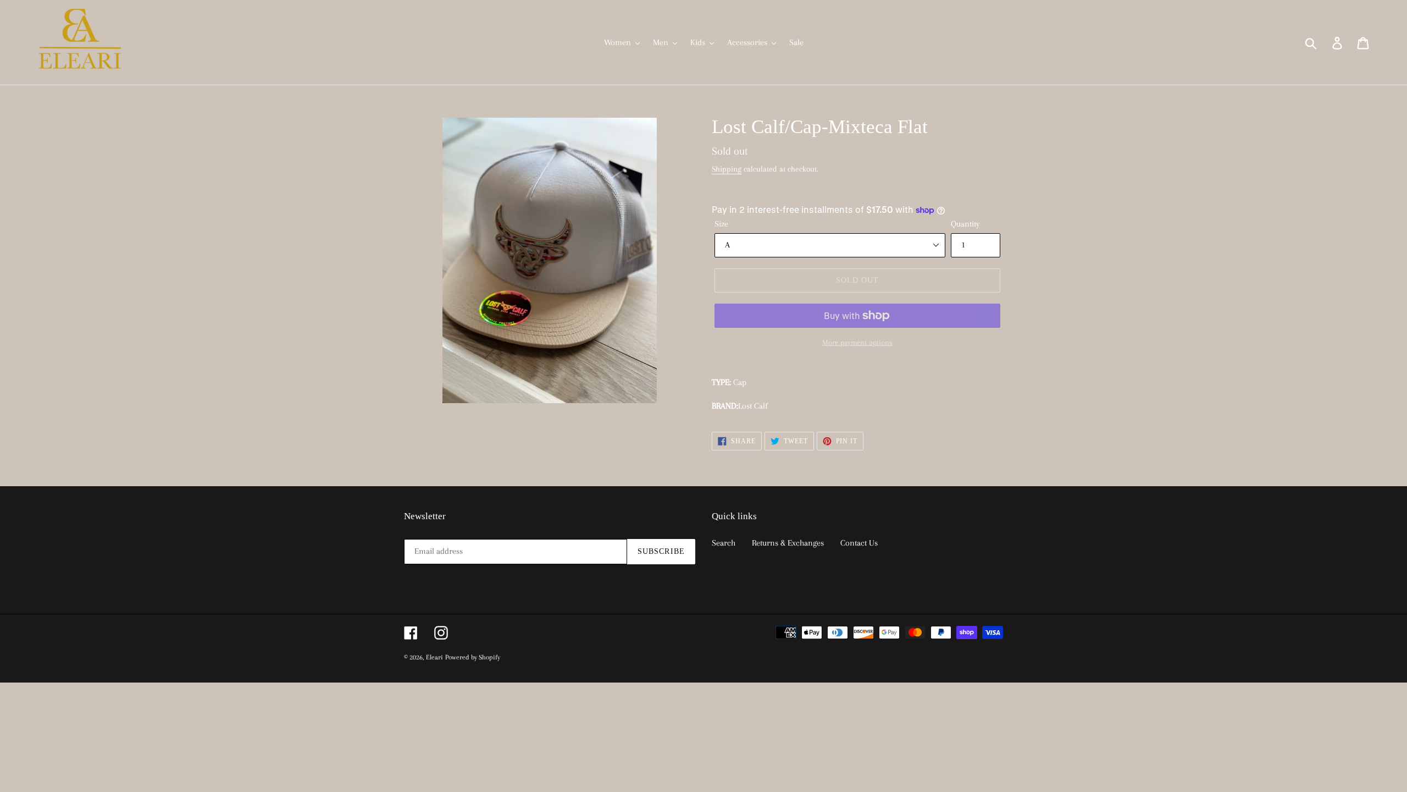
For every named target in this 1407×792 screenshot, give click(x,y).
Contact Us (859, 543)
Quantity (965, 224)
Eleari (434, 657)
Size (721, 224)
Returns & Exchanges (788, 543)
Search (723, 543)
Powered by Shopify (472, 657)
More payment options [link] (857, 342)
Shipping (726, 168)
